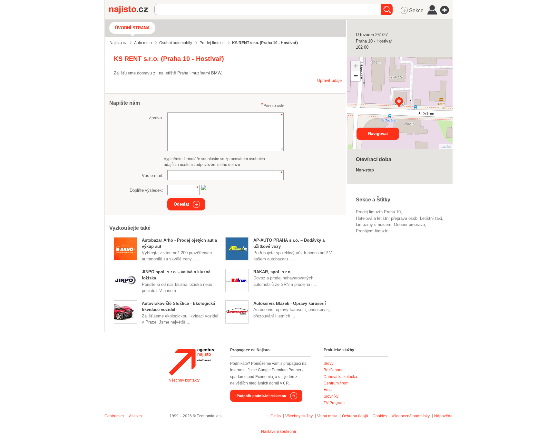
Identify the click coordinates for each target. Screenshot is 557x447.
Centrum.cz (114, 416)
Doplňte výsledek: (146, 190)
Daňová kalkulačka (340, 376)
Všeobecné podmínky (411, 416)
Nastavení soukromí (278, 431)
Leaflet (446, 146)
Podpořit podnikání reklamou (261, 396)
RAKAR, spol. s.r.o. (272, 271)
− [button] (356, 76)
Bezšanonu (334, 370)
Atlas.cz (135, 416)
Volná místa (327, 416)
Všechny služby (299, 416)
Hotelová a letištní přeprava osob (386, 218)
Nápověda (443, 416)
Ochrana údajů (355, 416)
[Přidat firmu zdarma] (446, 10)
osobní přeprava (409, 224)
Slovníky (331, 396)
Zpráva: (156, 117)
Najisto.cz (131, 10)
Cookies (380, 416)
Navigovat (378, 133)
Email (329, 389)
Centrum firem (336, 383)
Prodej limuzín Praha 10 (378, 211)
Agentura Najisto (192, 361)
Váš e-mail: (152, 175)
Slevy (328, 363)
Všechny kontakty (184, 380)
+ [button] (356, 66)
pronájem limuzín (372, 230)
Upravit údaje (329, 80)
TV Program (334, 403)
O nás (275, 416)
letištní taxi (431, 218)
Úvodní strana (132, 27)
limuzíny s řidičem (373, 224)
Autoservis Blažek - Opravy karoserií (289, 303)
